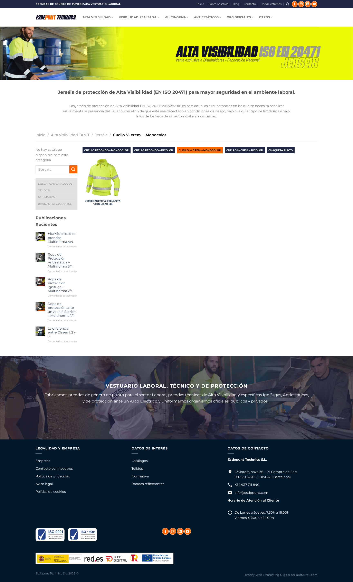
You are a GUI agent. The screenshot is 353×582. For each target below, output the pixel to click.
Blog (236, 4)
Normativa (140, 476)
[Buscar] (287, 4)
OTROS (264, 17)
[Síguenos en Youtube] (314, 4)
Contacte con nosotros (54, 469)
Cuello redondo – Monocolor (106, 150)
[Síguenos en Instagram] (301, 4)
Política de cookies (51, 492)
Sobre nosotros (218, 4)
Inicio (200, 4)
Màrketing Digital (277, 575)
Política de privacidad (53, 476)
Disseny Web (253, 575)
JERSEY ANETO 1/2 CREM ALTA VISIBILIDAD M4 (102, 202)
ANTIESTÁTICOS (206, 17)
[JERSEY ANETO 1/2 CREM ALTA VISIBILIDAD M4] (103, 177)
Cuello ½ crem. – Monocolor (200, 150)
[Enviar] (73, 169)
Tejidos (137, 469)
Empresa (43, 461)
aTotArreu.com (306, 575)
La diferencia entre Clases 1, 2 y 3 (62, 332)
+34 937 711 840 (247, 485)
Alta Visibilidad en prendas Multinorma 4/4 (62, 237)
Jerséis (101, 135)
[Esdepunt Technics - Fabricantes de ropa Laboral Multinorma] (56, 17)
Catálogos (140, 461)
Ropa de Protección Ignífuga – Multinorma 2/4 (60, 285)
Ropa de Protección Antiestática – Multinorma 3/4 (60, 260)
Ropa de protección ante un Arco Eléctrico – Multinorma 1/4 (62, 310)
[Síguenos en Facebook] (295, 4)
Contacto (250, 4)
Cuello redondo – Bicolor (153, 150)
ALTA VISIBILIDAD (97, 17)
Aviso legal (44, 484)
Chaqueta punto (280, 150)
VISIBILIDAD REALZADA (137, 17)
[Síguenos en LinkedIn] (308, 4)
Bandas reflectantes (148, 484)
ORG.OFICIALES (239, 17)
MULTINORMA (175, 17)
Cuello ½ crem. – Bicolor (244, 150)
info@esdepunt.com (251, 493)
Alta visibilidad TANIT (70, 135)
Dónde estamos (271, 4)
